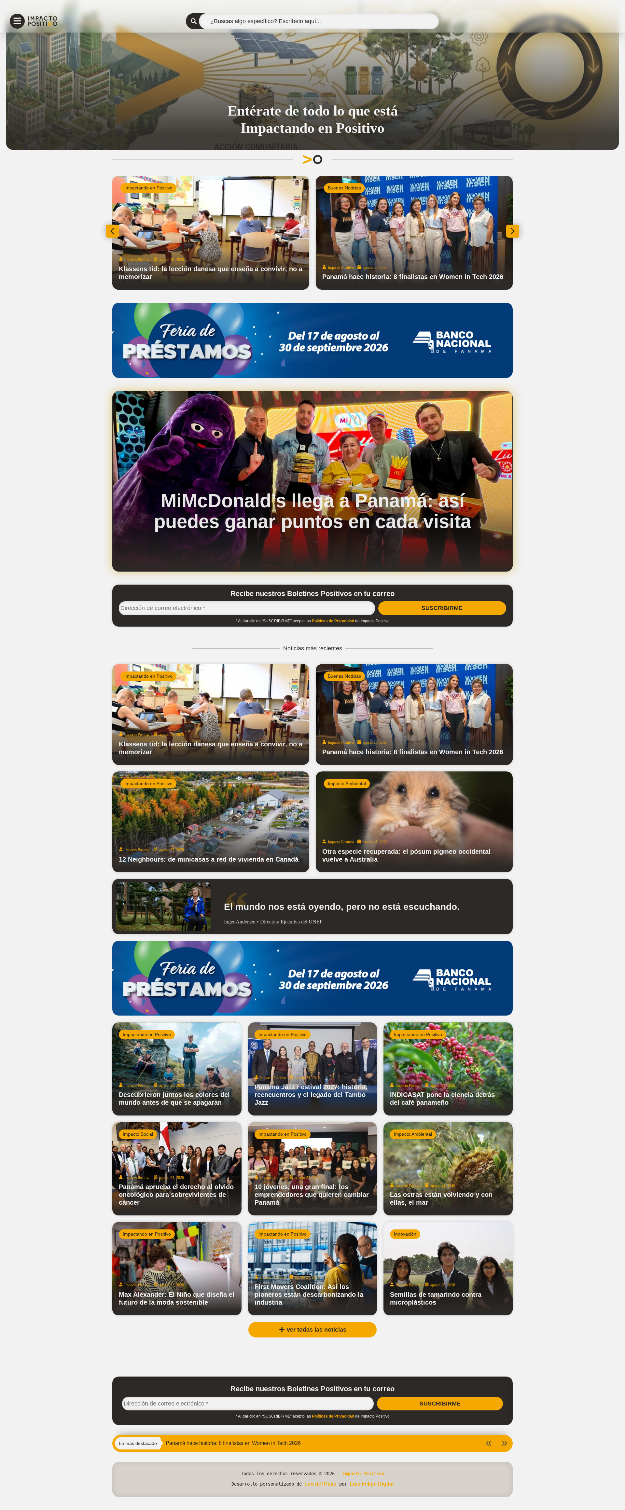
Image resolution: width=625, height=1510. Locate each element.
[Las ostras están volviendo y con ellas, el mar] (448, 1168)
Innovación (405, 1234)
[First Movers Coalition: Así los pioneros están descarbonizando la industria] (312, 1268)
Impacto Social (138, 1134)
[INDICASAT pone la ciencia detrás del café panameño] (448, 1069)
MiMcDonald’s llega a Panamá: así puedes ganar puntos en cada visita (312, 511)
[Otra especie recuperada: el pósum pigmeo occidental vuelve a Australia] (414, 821)
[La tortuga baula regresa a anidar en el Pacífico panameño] (414, 233)
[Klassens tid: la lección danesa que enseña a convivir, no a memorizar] (210, 714)
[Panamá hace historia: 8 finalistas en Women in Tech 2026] (414, 714)
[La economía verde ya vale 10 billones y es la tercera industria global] (210, 233)
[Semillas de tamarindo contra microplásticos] (448, 1268)
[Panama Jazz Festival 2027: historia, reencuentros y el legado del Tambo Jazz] (312, 1069)
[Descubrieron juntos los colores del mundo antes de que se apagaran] (177, 1069)
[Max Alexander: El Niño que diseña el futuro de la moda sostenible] (177, 1268)
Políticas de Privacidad (333, 621)
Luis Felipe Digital (372, 1484)
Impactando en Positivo (148, 676)
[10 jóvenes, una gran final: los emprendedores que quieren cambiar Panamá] (312, 1168)
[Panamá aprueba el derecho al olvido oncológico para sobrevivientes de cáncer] (177, 1168)
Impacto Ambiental (143, 187)
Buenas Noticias (344, 676)
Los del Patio (320, 1484)
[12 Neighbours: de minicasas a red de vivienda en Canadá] (210, 821)
